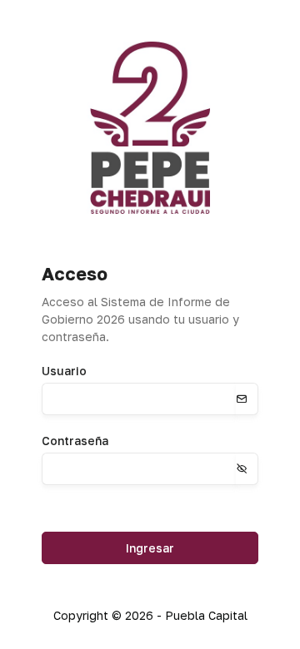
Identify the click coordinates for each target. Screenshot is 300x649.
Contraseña (75, 440)
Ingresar (150, 548)
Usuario (64, 371)
